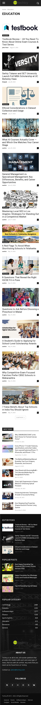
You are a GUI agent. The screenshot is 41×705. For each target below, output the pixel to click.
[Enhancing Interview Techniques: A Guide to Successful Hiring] (7, 495)
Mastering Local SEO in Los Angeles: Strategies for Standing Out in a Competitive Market (20, 214)
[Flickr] (18, 685)
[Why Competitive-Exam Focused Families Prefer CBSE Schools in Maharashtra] (20, 360)
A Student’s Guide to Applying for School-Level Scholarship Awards (19, 342)
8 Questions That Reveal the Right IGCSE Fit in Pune (19, 278)
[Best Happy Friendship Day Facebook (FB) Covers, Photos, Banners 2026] (7, 567)
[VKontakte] (34, 685)
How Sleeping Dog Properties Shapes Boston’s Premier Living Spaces (26, 505)
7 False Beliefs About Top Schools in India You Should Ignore (19, 408)
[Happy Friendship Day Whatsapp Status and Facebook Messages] (7, 578)
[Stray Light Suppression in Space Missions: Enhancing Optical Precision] (7, 484)
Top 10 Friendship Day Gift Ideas (26, 586)
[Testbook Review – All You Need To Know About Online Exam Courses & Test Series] (20, 27)
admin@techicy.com (18, 670)
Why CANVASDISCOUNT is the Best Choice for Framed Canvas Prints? (26, 437)
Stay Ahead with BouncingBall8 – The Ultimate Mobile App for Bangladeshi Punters (26, 472)
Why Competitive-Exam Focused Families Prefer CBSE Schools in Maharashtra (18, 375)
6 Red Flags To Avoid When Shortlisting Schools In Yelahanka (19, 247)
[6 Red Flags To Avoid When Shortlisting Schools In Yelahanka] (20, 234)
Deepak (4, 82)
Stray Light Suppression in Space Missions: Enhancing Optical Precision (26, 484)
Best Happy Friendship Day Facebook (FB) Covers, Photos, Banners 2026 (25, 566)
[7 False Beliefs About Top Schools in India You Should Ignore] (20, 395)
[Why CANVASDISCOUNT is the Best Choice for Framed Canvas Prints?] (7, 437)
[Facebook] (12, 685)
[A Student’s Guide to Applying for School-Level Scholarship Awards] (20, 329)
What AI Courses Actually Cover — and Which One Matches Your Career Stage (20, 142)
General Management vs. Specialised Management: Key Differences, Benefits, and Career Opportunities (18, 178)
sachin (4, 148)
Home (4, 9)
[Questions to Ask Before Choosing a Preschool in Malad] (20, 297)
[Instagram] (23, 685)
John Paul (5, 47)
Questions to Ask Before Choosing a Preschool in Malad (20, 310)
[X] (28, 685)
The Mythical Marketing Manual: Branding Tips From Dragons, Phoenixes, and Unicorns (26, 461)
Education (5, 35)
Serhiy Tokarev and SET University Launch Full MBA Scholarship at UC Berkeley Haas (20, 76)
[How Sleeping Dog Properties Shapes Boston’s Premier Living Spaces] (7, 506)
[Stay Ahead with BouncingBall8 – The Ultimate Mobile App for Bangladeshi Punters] (7, 473)
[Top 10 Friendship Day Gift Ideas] (7, 589)
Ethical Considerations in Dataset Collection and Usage (19, 109)
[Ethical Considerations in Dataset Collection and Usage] (20, 96)
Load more (19, 417)
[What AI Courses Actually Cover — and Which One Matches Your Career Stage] (20, 128)
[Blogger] (7, 685)
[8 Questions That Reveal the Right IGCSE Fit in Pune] (20, 265)
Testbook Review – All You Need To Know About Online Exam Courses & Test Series (20, 42)
